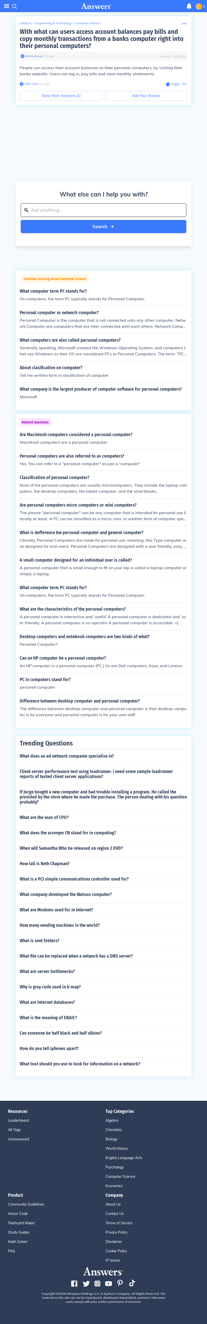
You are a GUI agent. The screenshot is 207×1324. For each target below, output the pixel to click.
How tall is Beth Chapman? (44, 863)
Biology (111, 1139)
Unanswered (18, 1139)
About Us (113, 1204)
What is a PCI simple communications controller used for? (74, 879)
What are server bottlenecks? (47, 971)
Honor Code (18, 1213)
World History (117, 1148)
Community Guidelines (26, 1204)
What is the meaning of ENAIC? (48, 1017)
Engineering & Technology (53, 23)
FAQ (11, 1251)
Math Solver (18, 1241)
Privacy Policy (116, 1232)
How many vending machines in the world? (60, 925)
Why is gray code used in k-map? (50, 987)
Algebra (112, 1120)
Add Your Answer (146, 95)
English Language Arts (124, 1158)
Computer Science (88, 23)
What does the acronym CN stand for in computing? (68, 833)
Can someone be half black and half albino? (61, 1033)
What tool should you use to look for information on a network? (80, 1064)
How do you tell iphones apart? (49, 1048)
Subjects (26, 23)
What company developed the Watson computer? (66, 894)
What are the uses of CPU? (44, 817)
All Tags (14, 1130)
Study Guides (19, 1232)
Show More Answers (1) (61, 95)
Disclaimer (114, 1241)
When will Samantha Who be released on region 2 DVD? (71, 848)
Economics (114, 1186)
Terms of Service (119, 1223)
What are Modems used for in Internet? (56, 910)
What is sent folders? (39, 940)
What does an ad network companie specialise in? (67, 756)
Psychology (115, 1167)
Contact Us (115, 1213)
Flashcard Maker (21, 1223)
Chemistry (114, 1130)
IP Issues (113, 1260)
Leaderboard (18, 1120)
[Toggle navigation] (6, 6)
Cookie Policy (116, 1251)
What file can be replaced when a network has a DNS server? (76, 956)
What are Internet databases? (47, 1002)
